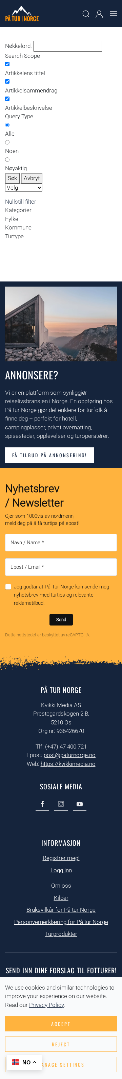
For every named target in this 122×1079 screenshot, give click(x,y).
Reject (61, 1044)
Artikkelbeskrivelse (28, 107)
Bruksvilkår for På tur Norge (61, 909)
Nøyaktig (16, 168)
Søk (12, 178)
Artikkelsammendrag (31, 90)
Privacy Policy (46, 1004)
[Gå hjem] (22, 13)
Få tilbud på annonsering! (49, 455)
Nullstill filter (20, 201)
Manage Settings (61, 1064)
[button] (113, 13)
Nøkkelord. (18, 45)
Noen (12, 151)
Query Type (19, 116)
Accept (61, 1023)
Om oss (61, 885)
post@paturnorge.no (70, 755)
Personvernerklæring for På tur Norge (61, 922)
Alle (10, 133)
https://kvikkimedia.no (68, 763)
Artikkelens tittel (25, 73)
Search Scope (22, 55)
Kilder (61, 897)
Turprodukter (61, 933)
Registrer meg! (61, 858)
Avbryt (32, 178)
